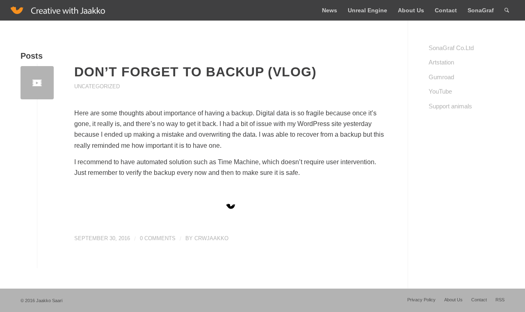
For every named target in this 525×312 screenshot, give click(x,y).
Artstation (441, 62)
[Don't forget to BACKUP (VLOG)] (37, 82)
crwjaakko (211, 238)
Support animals (450, 106)
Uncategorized (97, 86)
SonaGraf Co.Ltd (451, 47)
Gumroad (441, 76)
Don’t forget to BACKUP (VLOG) (195, 71)
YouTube (440, 91)
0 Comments (158, 238)
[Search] (506, 10)
